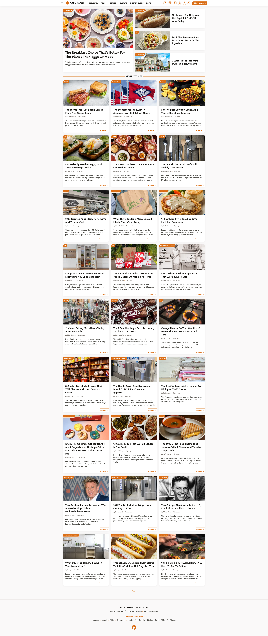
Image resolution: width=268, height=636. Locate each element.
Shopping (163, 358)
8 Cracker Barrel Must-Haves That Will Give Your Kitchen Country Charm (83, 389)
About (122, 607)
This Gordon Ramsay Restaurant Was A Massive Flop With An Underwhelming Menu (85, 508)
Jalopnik (104, 620)
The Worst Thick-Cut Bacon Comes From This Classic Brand (84, 111)
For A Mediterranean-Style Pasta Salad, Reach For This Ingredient (185, 40)
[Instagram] (179, 3)
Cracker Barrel (68, 358)
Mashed (150, 620)
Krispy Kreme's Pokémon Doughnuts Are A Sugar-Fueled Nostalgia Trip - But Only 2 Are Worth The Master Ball (85, 448)
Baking (66, 300)
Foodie (130, 620)
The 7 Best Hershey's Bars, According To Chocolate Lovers (133, 330)
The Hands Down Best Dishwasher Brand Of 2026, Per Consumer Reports (132, 389)
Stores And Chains (117, 535)
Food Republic (140, 620)
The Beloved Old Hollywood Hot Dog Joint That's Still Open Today (186, 18)
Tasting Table (160, 620)
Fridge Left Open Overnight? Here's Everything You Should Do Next (84, 275)
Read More (103, 131)
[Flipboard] (184, 3)
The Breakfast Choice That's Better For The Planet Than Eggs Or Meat (95, 54)
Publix (66, 191)
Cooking (162, 82)
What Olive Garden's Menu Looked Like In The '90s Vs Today (132, 220)
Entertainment (136, 3)
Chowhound (121, 620)
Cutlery (162, 136)
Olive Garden (116, 191)
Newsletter (201, 3)
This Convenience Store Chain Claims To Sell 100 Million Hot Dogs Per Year (133, 564)
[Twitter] (170, 3)
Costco (114, 136)
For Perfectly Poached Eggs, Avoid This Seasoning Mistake (84, 166)
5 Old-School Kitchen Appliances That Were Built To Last (179, 275)
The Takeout (171, 620)
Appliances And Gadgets (167, 245)
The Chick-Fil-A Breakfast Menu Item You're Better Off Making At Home (133, 275)
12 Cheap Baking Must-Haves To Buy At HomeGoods (85, 330)
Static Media (120, 611)
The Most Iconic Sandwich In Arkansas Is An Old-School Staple (131, 111)
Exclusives (93, 3)
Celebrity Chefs (68, 477)
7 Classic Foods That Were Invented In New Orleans (185, 62)
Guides (66, 82)
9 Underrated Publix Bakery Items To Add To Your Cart (85, 220)
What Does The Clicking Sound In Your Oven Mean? (83, 564)
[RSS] (189, 3)
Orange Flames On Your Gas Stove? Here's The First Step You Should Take (180, 331)
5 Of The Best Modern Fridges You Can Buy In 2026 (132, 506)
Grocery (114, 300)
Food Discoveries (69, 416)
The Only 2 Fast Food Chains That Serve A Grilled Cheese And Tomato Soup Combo (181, 447)
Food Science (68, 10)
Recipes (104, 3)
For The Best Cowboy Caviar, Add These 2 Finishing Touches (179, 111)
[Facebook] (165, 3)
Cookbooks (163, 191)
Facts (148, 3)
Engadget (96, 620)
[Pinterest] (175, 3)
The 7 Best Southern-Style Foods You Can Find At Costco (133, 166)
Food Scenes (163, 477)
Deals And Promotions (119, 477)
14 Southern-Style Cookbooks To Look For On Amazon (179, 220)
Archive (130, 607)
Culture (123, 3)
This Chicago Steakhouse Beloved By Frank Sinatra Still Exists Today (181, 506)
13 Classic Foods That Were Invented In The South (133, 445)
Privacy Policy (142, 607)
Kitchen (113, 3)
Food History (140, 10)
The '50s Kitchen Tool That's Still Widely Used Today (179, 166)
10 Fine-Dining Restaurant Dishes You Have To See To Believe (181, 564)
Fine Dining (163, 535)
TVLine (112, 620)
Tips (137, 32)
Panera (162, 416)
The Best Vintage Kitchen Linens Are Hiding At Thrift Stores (181, 387)
